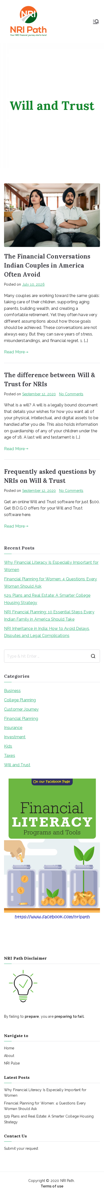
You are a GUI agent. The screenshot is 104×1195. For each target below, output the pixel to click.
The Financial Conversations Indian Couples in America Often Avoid (47, 265)
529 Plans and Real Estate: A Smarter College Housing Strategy (47, 599)
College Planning (20, 700)
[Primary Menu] (96, 21)
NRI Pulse (12, 1063)
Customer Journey (21, 709)
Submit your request (21, 1148)
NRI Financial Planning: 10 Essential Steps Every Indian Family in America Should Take (49, 616)
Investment (15, 737)
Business (12, 690)
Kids (8, 746)
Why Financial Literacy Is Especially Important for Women (51, 566)
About (9, 1056)
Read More (14, 352)
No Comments (71, 394)
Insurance (13, 727)
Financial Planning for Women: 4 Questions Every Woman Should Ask (50, 583)
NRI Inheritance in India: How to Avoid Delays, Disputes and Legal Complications (47, 632)
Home (9, 1048)
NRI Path (67, 1181)
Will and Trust (17, 764)
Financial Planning (21, 718)
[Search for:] (52, 656)
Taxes (9, 755)
